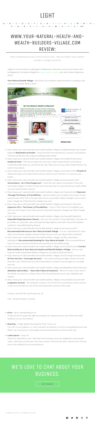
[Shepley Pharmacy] (47, 16)
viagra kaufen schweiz (49, 72)
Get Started (47, 384)
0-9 (81, 26)
